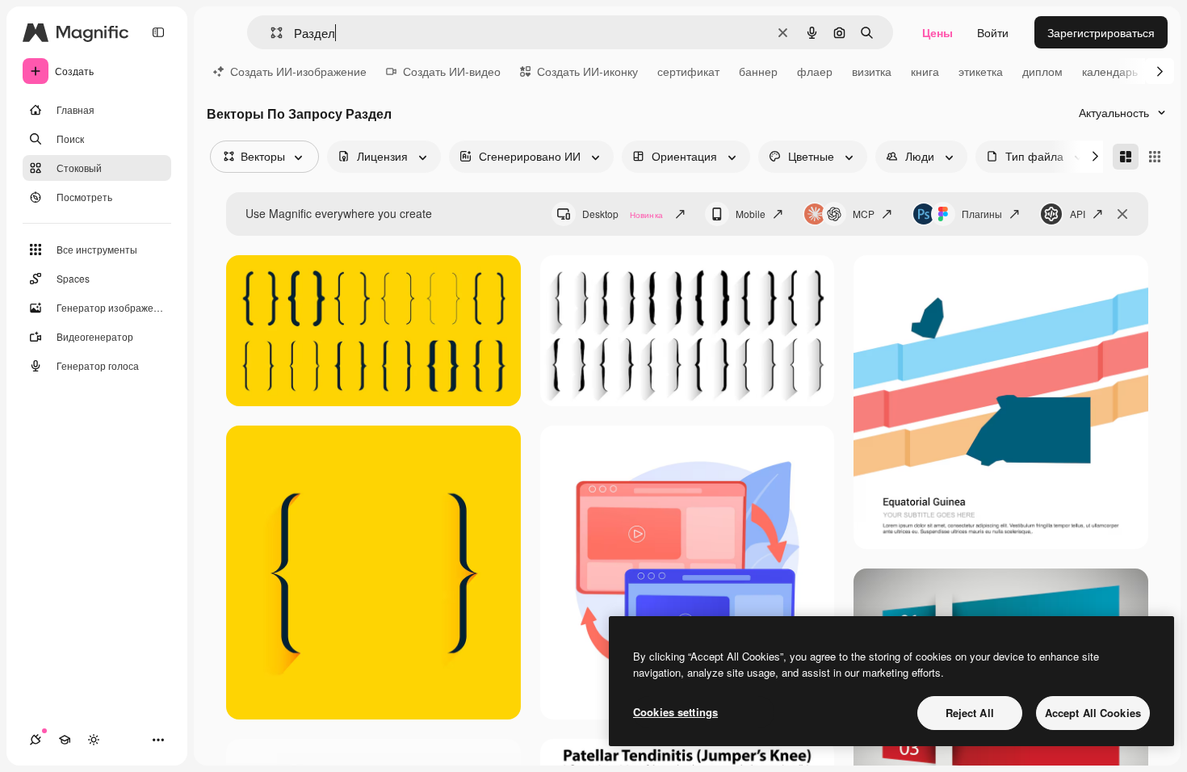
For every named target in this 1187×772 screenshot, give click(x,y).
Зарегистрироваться (1101, 32)
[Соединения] (35, 740)
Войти (993, 32)
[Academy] (65, 740)
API (1077, 213)
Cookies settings (675, 712)
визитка (871, 71)
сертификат (688, 71)
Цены (937, 32)
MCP (864, 213)
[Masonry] (1126, 157)
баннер (758, 71)
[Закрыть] (1122, 214)
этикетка (980, 71)
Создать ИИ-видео (452, 71)
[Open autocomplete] (270, 33)
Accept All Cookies (1093, 712)
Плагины (982, 213)
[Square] (1155, 157)
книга (925, 71)
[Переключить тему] (94, 740)
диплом (1042, 71)
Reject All (970, 712)
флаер (815, 71)
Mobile (750, 213)
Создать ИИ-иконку (587, 71)
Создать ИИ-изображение (298, 71)
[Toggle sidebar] (158, 32)
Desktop (622, 213)
